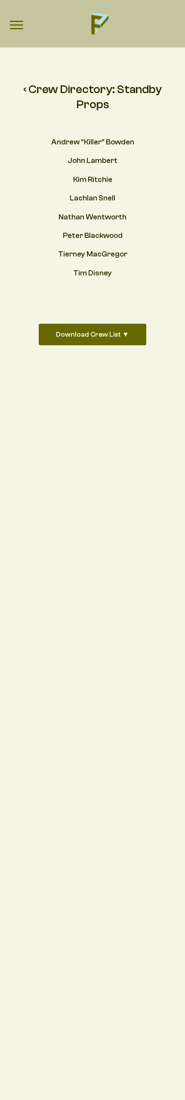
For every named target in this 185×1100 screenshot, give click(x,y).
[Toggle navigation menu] (16, 26)
